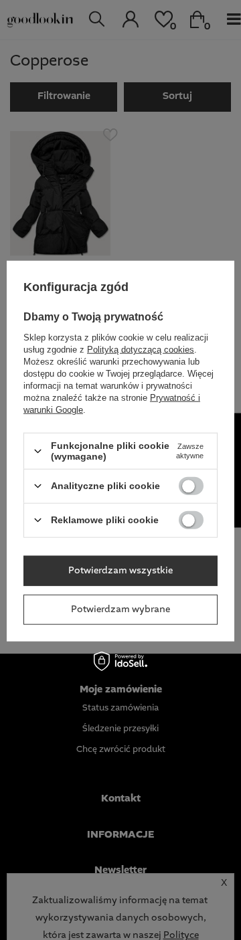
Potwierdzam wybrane (120, 609)
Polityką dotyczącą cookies (140, 350)
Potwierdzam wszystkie (120, 570)
